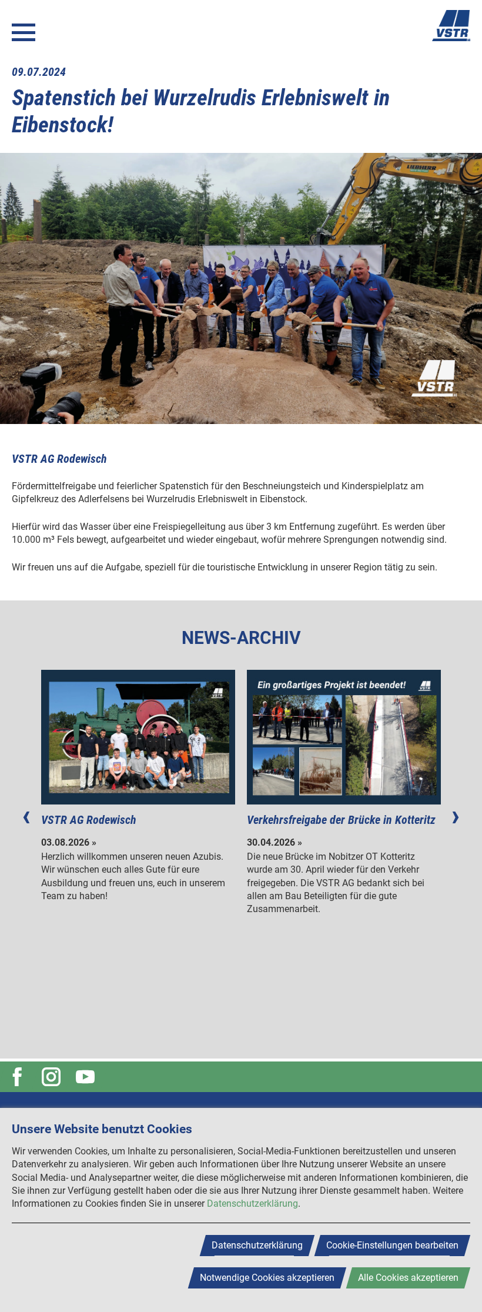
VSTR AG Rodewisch (88, 820)
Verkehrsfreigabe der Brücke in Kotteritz (341, 820)
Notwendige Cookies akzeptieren (267, 1277)
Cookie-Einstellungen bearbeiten (392, 1245)
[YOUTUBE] (87, 1076)
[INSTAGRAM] (53, 1076)
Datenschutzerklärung (252, 1203)
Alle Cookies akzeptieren (408, 1277)
